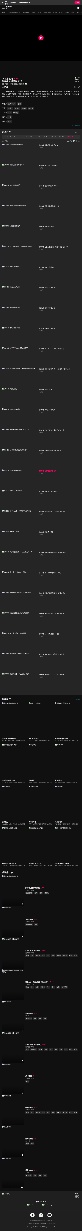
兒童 (35, 1018)
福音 (40, 1018)
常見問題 (30, 1223)
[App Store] (33, 1206)
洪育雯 (15, 113)
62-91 (6, 136)
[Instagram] (41, 1215)
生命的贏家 (29, 1107)
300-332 (61, 136)
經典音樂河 (29, 1139)
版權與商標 (33, 1220)
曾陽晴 (24, 108)
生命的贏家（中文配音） (33, 950)
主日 (48, 955)
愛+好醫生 (28, 1076)
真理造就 (33, 1049)
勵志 (40, 1175)
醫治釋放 (64, 987)
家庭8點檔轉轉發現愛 (32, 888)
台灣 (11, 84)
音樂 (27, 1144)
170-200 (29, 136)
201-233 (37, 136)
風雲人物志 (29, 1170)
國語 (16, 84)
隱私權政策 (41, 1220)
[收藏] (75, 87)
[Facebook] (32, 1215)
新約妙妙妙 (29, 1013)
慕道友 (65, 955)
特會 (32, 987)
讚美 (43, 955)
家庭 (19, 104)
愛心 (53, 987)
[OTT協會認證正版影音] (77, 79)
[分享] (78, 87)
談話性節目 (11, 104)
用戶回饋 (37, 1223)
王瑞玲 (17, 108)
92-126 (12, 136)
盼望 (75, 955)
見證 (36, 924)
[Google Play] (48, 1206)
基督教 (47, 893)
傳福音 (59, 955)
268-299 (53, 136)
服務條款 (49, 1220)
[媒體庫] (78, 7)
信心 (70, 955)
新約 (45, 1018)
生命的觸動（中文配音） (33, 1045)
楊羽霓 (31, 108)
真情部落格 (29, 919)
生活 (36, 893)
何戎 (9, 113)
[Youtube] (49, 1215)
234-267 (45, 136)
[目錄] (3, 7)
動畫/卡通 (29, 1018)
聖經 (60, 1049)
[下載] (70, 7)
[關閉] (2, 2)
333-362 (70, 136)
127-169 (20, 136)
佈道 (32, 955)
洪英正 (10, 108)
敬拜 (32, 1144)
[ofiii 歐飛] (9, 8)
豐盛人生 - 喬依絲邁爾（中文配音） (37, 982)
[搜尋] (74, 7)
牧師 (53, 955)
